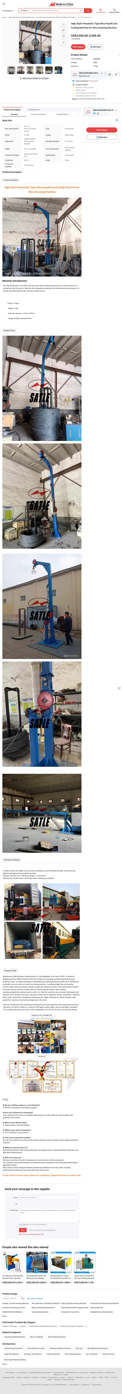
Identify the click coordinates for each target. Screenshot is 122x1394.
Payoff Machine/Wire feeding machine (75, 1307)
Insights (65, 1375)
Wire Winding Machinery (57, 1337)
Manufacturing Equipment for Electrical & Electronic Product (56, 17)
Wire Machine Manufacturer (97, 1348)
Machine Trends (108, 1354)
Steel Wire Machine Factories (60, 1348)
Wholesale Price (71, 1372)
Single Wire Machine (11, 1354)
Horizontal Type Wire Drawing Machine (104, 1303)
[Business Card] (117, 120)
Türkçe (49, 1379)
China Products (22, 1372)
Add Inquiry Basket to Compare (36, 78)
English (19, 1377)
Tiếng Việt (57, 1379)
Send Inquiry (78, 47)
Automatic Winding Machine (14, 1337)
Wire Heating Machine (73, 1354)
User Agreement (74, 1385)
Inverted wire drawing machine (13, 1307)
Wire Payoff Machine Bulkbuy (15, 1360)
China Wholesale (58, 1372)
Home (4, 17)
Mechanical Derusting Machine (43, 1307)
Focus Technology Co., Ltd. (45, 1385)
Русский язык (53, 1377)
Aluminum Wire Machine (33, 1354)
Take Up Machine (96, 1307)
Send (23, 1230)
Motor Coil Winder (36, 1337)
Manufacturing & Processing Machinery (21, 17)
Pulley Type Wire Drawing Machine (73, 1303)
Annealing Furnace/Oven (70, 1312)
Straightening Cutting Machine (101, 1312)
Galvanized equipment (40, 1312)
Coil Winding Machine (85, 17)
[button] (73, 114)
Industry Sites (83, 1372)
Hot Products (10, 1372)
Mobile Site (57, 1375)
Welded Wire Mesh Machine (12, 1312)
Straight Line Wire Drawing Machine (15, 1303)
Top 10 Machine (92, 1354)
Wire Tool (79, 1348)
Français (43, 1377)
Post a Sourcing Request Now (31, 1234)
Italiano (62, 1377)
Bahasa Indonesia (69, 1379)
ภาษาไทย (114, 1377)
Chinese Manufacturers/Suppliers (40, 1372)
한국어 (94, 1377)
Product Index (109, 1372)
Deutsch (70, 1377)
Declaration (85, 1385)
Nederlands (79, 1377)
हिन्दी (106, 1377)
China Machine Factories (13, 1348)
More (4, 1364)
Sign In (74, 99)
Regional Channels (96, 1372)
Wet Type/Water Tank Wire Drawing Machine (46, 1303)
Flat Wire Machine (53, 1354)
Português (35, 1377)
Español (26, 1377)
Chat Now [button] (97, 47)
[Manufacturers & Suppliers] (61, 4)
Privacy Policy (96, 1385)
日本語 (101, 1377)
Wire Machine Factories (36, 1348)
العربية (87, 1377)
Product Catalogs (36, 1298)
